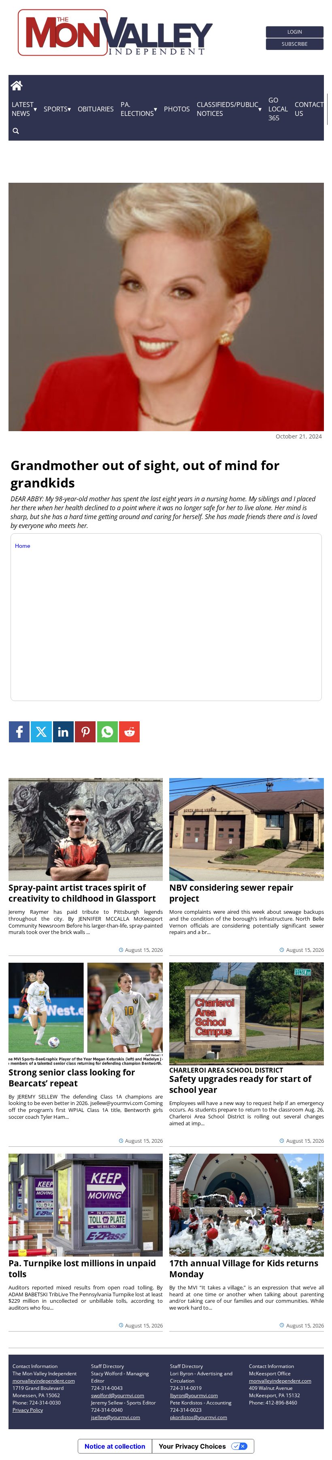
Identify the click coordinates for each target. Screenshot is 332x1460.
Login (294, 31)
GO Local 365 (278, 109)
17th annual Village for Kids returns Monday (243, 1268)
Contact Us (309, 109)
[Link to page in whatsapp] (107, 731)
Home (22, 546)
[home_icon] (17, 86)
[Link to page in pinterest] (85, 731)
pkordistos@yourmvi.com (198, 1417)
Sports (56, 109)
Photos (177, 109)
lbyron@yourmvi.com (194, 1395)
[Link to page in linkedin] (63, 731)
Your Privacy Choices (192, 1446)
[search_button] (16, 131)
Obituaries (96, 109)
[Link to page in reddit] (129, 731)
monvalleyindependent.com (44, 1380)
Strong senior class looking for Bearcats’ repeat (72, 1078)
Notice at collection (115, 1446)
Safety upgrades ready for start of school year (240, 1084)
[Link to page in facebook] (19, 731)
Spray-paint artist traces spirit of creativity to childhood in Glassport (82, 893)
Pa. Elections (137, 109)
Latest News (23, 109)
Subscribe (295, 44)
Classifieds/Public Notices (227, 109)
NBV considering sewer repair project (231, 893)
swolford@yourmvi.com (117, 1395)
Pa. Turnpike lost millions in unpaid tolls (82, 1268)
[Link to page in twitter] (41, 731)
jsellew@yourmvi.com (115, 1417)
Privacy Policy (28, 1410)
